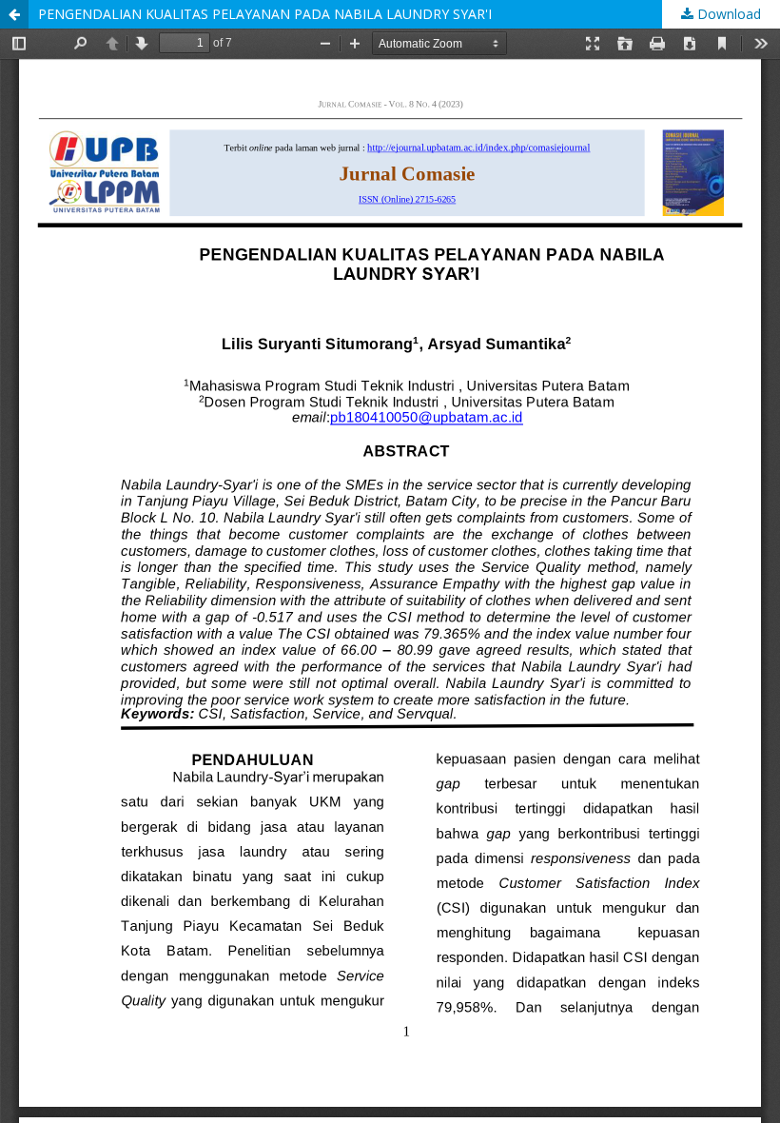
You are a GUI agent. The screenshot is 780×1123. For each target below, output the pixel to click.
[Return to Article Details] (14, 14)
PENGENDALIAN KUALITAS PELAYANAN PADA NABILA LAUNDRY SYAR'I (265, 14)
